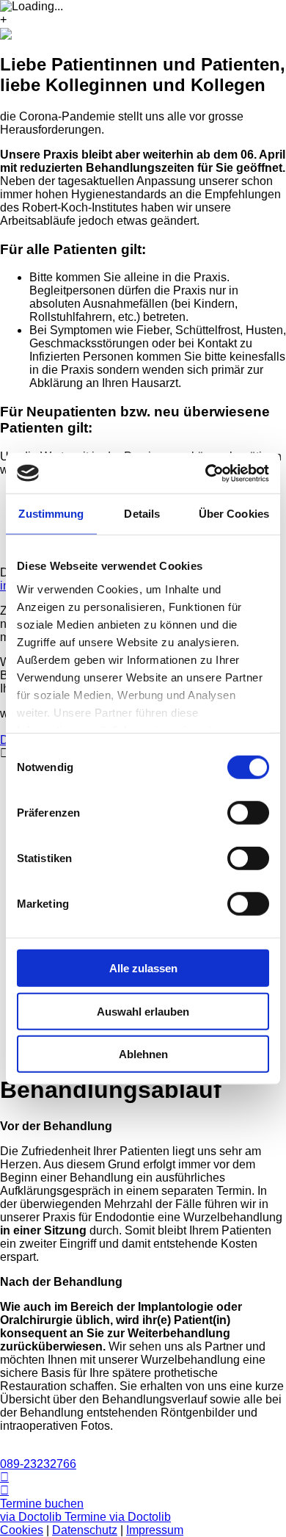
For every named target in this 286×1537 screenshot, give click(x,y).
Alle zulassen (143, 968)
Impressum (154, 1530)
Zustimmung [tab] (51, 513)
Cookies (21, 1530)
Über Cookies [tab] (234, 513)
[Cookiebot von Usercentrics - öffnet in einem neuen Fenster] (205, 472)
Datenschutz (84, 1530)
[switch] (248, 813)
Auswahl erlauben (143, 1011)
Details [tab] (142, 513)
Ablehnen (143, 1054)
